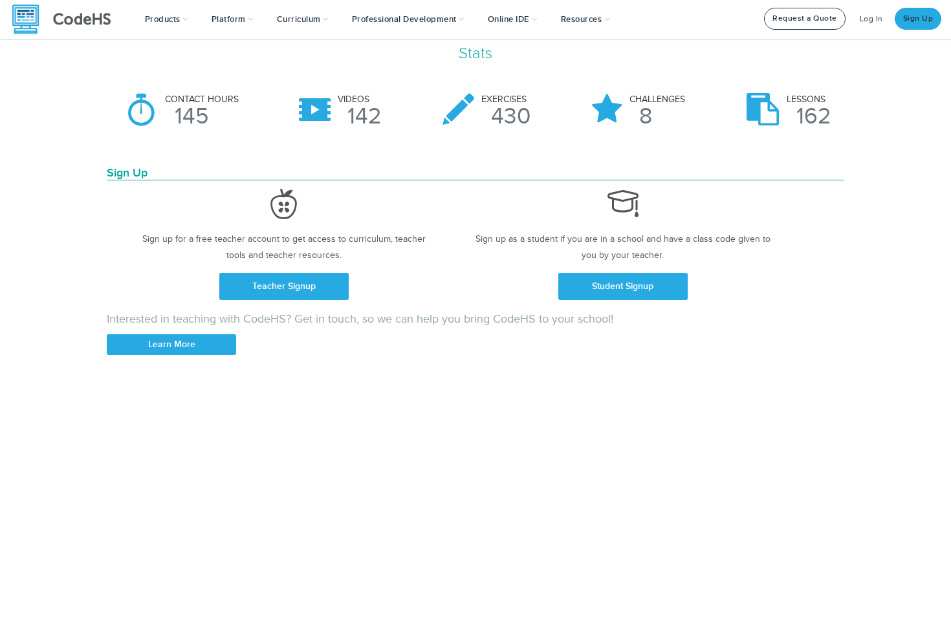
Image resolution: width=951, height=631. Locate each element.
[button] (166, 19)
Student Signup (622, 286)
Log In (871, 19)
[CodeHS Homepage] (66, 19)
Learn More (171, 344)
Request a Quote (804, 18)
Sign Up (918, 18)
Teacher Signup (284, 286)
